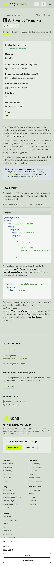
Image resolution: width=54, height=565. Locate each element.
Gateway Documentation (17, 49)
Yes (6, 349)
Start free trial (14, 447)
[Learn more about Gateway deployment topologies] (36, 64)
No (14, 349)
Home (5, 15)
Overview (6, 32)
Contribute (9, 386)
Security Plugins (9, 501)
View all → (7, 508)
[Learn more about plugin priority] (13, 93)
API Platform (8, 464)
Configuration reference (38, 32)
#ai (7, 115)
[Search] (36, 4)
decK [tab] (5, 205)
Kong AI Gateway (35, 467)
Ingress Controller (35, 481)
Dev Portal (7, 478)
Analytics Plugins (9, 494)
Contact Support (12, 405)
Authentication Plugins (12, 497)
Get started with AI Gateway (28, 177)
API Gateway (8, 467)
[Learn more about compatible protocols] (27, 83)
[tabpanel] (27, 237)
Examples (15, 32)
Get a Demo (30, 447)
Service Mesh (8, 474)
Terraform (32, 501)
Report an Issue (9, 358)
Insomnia (32, 474)
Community (7, 517)
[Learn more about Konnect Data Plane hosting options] (37, 74)
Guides (24, 32)
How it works (10, 187)
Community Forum (10, 520)
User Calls (7, 531)
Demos (5, 527)
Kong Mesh (33, 471)
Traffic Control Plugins (11, 504)
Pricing (5, 481)
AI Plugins (7, 490)
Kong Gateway (34, 464)
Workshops (7, 534)
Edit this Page (23, 358)
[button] (48, 212)
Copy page (10, 26)
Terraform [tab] (39, 205)
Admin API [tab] (13, 205)
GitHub (5, 524)
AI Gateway (7, 471)
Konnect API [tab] (23, 205)
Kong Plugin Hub (14, 15)
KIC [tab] (31, 205)
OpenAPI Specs (35, 478)
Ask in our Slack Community (16, 401)
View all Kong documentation (14, 363)
